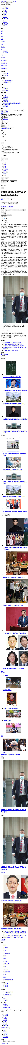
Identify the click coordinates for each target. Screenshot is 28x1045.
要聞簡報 (5, 986)
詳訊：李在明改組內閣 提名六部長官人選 (11, 900)
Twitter (5, 24)
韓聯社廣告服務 (7, 82)
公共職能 (5, 98)
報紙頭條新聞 (4, 65)
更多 (2, 671)
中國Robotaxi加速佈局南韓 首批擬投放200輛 (14, 931)
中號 (6, 220)
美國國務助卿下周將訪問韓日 (10, 350)
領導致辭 (5, 100)
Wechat (5, 22)
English (5, 1018)
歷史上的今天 (4, 68)
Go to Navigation (12, 1)
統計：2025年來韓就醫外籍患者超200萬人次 (14, 935)
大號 (6, 222)
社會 (2, 39)
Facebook (5, 23)
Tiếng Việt (5, 1025)
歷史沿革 (5, 101)
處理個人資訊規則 (5, 1028)
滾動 (2, 31)
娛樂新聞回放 (4, 63)
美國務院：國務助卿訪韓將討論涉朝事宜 (13, 345)
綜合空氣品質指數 (5, 128)
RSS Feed (5, 26)
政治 (2, 33)
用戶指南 (5, 106)
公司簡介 (5, 97)
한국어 (5, 1017)
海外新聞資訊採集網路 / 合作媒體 (11, 103)
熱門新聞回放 (4, 60)
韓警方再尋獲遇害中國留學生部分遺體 (13, 937)
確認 (2, 188)
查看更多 (5, 119)
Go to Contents (4, 1)
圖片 (2, 49)
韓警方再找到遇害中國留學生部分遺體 (10, 754)
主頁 (2, 940)
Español (5, 1022)
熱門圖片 (3, 672)
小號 (6, 219)
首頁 (4, 95)
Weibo (4, 20)
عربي (4, 1021)
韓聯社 (2, 113)
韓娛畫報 (5, 52)
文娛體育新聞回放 (8, 979)
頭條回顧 (3, 58)
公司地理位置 (6, 104)
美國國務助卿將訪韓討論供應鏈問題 (12, 344)
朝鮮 (2, 44)
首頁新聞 (3, 872)
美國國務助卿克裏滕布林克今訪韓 (12, 342)
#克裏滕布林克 (4, 112)
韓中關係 (3, 47)
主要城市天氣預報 (8, 80)
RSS (4, 87)
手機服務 (5, 88)
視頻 (2, 55)
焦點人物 (5, 73)
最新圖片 (5, 51)
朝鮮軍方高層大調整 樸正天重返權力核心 (11, 928)
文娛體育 (3, 41)
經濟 (2, 36)
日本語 (5, 1020)
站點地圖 (5, 90)
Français (5, 1024)
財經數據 (5, 75)
